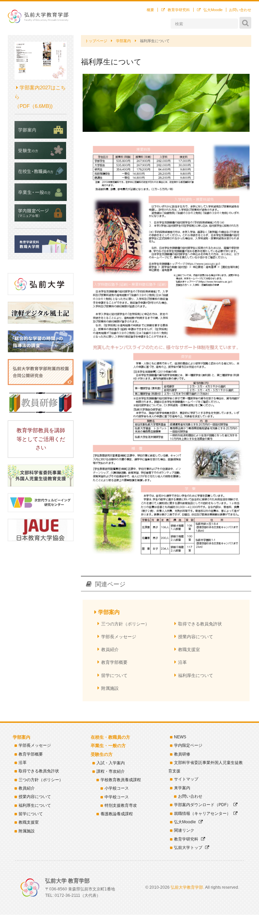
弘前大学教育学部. (187, 887)
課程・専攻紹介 (110, 771)
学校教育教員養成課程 (120, 779)
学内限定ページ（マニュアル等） (41, 213)
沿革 (182, 662)
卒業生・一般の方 (108, 745)
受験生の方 (102, 754)
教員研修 (182, 754)
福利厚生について (195, 675)
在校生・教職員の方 (110, 737)
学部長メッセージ (118, 636)
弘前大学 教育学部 (38, 16)
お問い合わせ (240, 10)
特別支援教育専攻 (121, 805)
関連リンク (184, 830)
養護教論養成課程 (116, 813)
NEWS (180, 737)
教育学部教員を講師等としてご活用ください (41, 438)
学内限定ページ (188, 745)
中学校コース (117, 797)
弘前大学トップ (188, 847)
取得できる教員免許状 (200, 623)
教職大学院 (41, 244)
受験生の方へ (41, 150)
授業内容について (195, 636)
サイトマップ (186, 779)
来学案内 (182, 788)
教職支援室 (189, 649)
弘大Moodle (213, 10)
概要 (150, 10)
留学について (114, 675)
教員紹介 (110, 649)
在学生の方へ (41, 171)
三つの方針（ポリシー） (125, 623)
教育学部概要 (114, 662)
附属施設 (110, 688)
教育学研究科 (179, 10)
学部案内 (109, 612)
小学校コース (117, 788)
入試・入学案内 (110, 763)
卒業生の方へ (41, 192)
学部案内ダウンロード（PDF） (202, 804)
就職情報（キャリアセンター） (202, 813)
